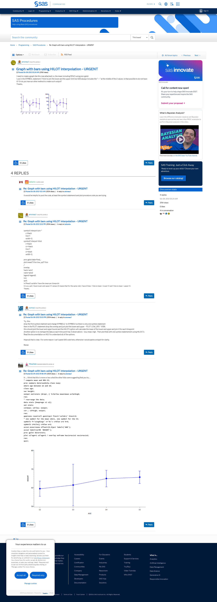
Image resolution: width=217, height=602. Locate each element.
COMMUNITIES (59, 4)
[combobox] (82, 37)
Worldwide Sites (166, 4)
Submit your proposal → (173, 103)
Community (17, 11)
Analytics (59, 11)
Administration (89, 11)
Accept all (21, 575)
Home (12, 45)
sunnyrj (32, 308)
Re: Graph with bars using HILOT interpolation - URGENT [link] (71, 45)
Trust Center (80, 594)
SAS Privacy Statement (41, 558)
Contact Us (171, 4)
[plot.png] (86, 482)
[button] (14, 69)
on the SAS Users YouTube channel (185, 156)
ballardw (32, 182)
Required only (38, 575)
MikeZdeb (33, 364)
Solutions (105, 11)
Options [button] (19, 55)
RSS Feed (68, 55)
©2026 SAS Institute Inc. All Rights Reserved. (104, 594)
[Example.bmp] (58, 123)
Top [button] (16, 539)
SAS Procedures (39, 45)
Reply (150, 163)
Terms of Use (68, 594)
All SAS (150, 4)
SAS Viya (72, 11)
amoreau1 (25, 62)
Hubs (117, 11)
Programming (44, 11)
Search (160, 4)
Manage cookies (30, 583)
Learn (30, 11)
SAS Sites (177, 4)
